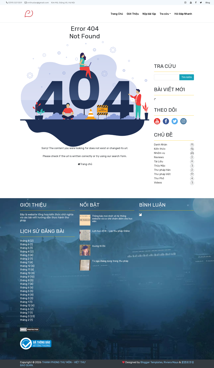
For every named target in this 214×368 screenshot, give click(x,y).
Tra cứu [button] (164, 13)
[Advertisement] (169, 40)
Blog (208, 2)
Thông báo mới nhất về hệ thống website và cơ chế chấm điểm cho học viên (112, 219)
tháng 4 (24, 251)
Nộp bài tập (149, 13)
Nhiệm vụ (159, 153)
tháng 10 (25, 273)
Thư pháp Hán (162, 169)
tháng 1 (24, 262)
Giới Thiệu (133, 13)
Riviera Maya (171, 362)
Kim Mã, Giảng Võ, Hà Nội (63, 2)
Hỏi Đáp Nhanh (183, 13)
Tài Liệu (158, 161)
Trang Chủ (117, 13)
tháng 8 (24, 240)
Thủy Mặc (159, 165)
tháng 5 (24, 247)
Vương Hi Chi (98, 246)
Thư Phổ (159, 178)
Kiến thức (159, 148)
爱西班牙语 (187, 362)
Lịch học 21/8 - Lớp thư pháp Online (111, 231)
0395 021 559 (15, 2)
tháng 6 (24, 244)
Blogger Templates (151, 362)
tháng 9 (24, 276)
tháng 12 (25, 265)
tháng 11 (25, 269)
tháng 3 (24, 255)
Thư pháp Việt (162, 174)
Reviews (159, 157)
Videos (158, 182)
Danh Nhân (160, 144)
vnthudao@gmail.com (38, 2)
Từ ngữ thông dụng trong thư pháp (110, 261)
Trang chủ (86, 164)
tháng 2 (24, 258)
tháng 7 (24, 283)
